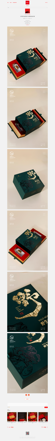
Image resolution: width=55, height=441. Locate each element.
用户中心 (46, 2)
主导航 (10, 2)
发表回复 (46, 407)
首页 (8, 2)
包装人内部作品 (28, 14)
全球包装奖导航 (15, 2)
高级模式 (46, 405)
